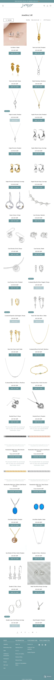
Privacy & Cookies (19, 653)
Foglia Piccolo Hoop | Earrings (39, 181)
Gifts (5, 650)
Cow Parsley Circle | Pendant (15, 282)
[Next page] (36, 632)
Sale (4, 668)
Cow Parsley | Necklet (39, 215)
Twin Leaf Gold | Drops (15, 81)
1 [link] (17, 632)
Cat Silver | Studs (15, 47)
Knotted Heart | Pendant (39, 416)
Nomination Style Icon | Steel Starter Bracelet (39, 485)
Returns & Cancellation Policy (20, 664)
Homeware (6, 658)
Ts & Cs (17, 650)
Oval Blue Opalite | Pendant (15, 519)
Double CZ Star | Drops (15, 586)
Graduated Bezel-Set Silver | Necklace (15, 382)
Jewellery (6, 644)
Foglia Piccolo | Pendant (15, 148)
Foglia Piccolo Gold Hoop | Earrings (15, 181)
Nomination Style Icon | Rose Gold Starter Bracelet (39, 450)
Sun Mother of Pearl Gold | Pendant (15, 553)
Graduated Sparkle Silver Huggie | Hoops (38, 282)
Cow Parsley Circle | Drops (15, 248)
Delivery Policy (18, 657)
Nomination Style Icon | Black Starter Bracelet (15, 450)
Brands (5, 661)
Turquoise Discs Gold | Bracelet (39, 382)
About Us (17, 644)
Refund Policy (18, 660)
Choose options (15, 456)
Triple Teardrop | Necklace (39, 81)
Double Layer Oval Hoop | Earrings (15, 620)
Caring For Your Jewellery (31, 648)
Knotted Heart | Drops (15, 416)
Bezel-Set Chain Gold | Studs (15, 349)
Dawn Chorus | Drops (15, 215)
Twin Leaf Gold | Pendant (39, 47)
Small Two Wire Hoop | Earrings (39, 586)
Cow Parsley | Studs (39, 248)
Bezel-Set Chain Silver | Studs (38, 315)
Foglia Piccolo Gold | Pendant (39, 114)
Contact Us (30, 644)
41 (32, 632)
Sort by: (28, 20)
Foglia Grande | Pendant (15, 114)
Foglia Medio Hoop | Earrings (38, 148)
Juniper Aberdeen (28, 679)
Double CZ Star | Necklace (39, 553)
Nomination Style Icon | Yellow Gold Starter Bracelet (15, 485)
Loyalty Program (31, 652)
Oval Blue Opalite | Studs (39, 519)
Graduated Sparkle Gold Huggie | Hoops (15, 315)
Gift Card (6, 665)
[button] (2, 5)
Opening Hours (19, 647)
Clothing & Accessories (6, 654)
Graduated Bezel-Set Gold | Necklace (39, 349)
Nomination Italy (7, 647)
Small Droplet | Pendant (39, 620)
